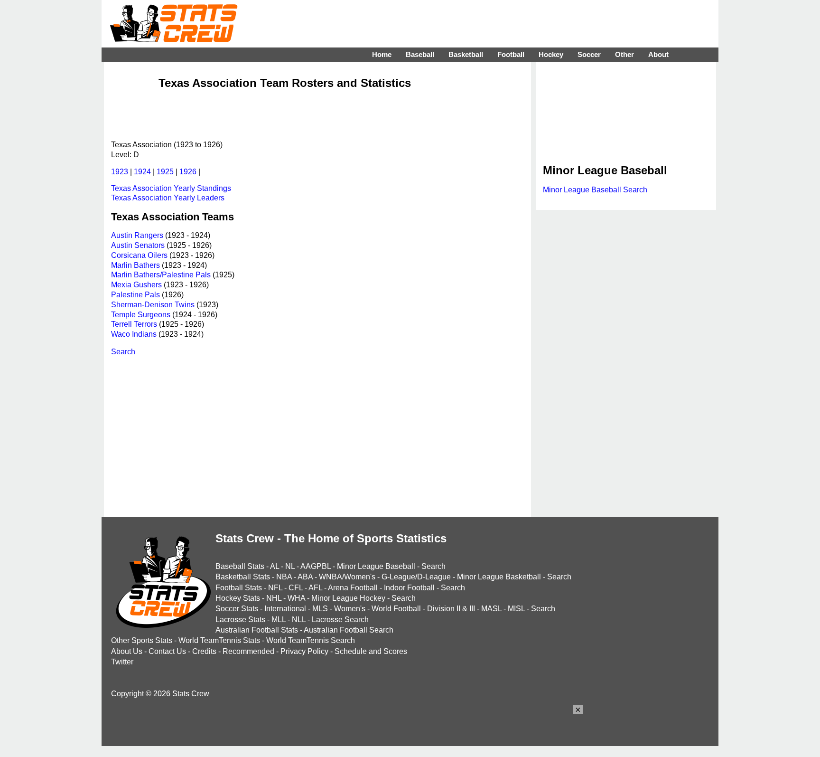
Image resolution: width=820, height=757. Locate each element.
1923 (119, 172)
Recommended (248, 651)
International (285, 609)
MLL (278, 619)
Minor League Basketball (499, 577)
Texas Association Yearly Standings (171, 188)
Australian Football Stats (256, 630)
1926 (187, 172)
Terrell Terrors (134, 324)
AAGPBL (315, 566)
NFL (275, 588)
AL (274, 566)
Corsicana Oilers (139, 255)
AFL (315, 588)
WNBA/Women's (347, 577)
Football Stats (238, 588)
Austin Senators (138, 245)
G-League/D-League (416, 577)
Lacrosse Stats (240, 619)
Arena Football (353, 588)
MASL (491, 609)
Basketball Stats (242, 577)
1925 (165, 172)
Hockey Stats (237, 598)
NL (290, 566)
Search (123, 352)
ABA (305, 577)
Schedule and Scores (371, 651)
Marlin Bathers (135, 265)
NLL (299, 619)
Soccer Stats (236, 609)
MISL (516, 609)
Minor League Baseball (376, 566)
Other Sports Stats (141, 640)
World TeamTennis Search (310, 640)
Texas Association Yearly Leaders (167, 198)
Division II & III (451, 609)
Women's (349, 609)
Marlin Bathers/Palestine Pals (161, 275)
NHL (273, 598)
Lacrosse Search (340, 619)
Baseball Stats (239, 566)
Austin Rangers (137, 235)
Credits (204, 651)
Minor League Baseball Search (595, 190)
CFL (296, 588)
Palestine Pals (135, 295)
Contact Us (167, 651)
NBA (284, 577)
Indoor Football (409, 588)
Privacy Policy (304, 651)
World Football (396, 609)
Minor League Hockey (348, 598)
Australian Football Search (348, 630)
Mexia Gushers (136, 285)
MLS (320, 609)
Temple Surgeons (140, 315)
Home (381, 54)
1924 (142, 172)
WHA (296, 598)
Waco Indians (134, 334)
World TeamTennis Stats (219, 640)
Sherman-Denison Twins (153, 305)
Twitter (122, 662)
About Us (126, 651)
